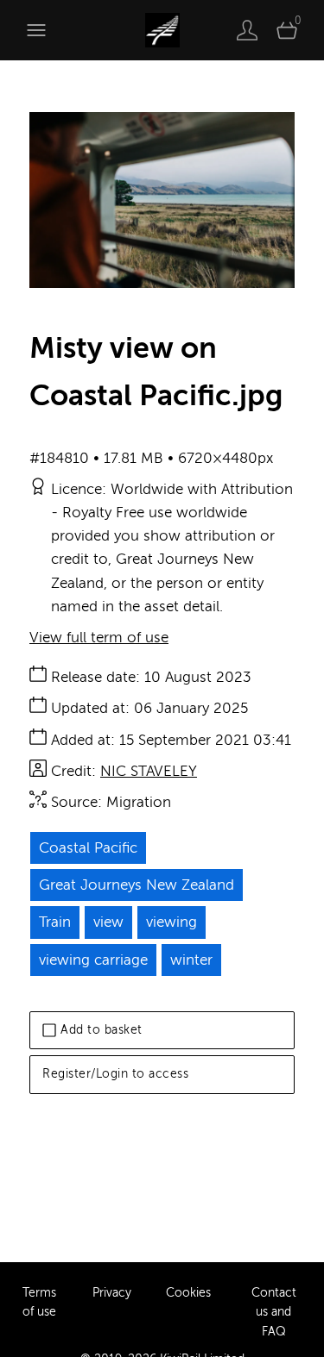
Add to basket (101, 1029)
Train (55, 922)
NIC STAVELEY (148, 771)
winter (191, 960)
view (108, 922)
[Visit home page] (162, 30)
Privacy (111, 1292)
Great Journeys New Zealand (136, 885)
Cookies (188, 1292)
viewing (171, 922)
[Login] (247, 30)
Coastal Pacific (88, 848)
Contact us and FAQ (273, 1312)
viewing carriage (93, 960)
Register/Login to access (115, 1073)
